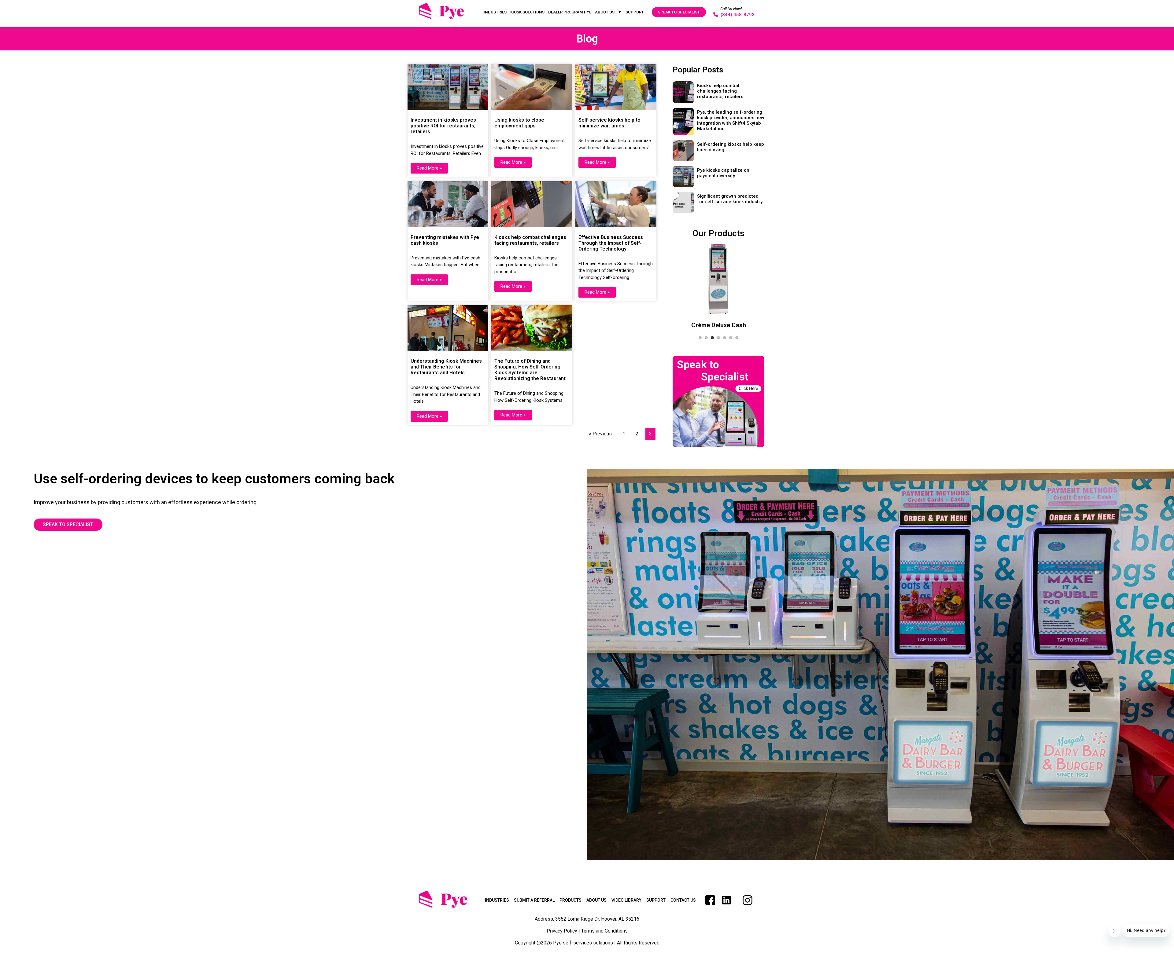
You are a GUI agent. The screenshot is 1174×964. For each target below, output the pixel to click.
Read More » (429, 168)
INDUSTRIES (495, 12)
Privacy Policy (562, 931)
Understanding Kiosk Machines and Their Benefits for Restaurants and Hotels (446, 367)
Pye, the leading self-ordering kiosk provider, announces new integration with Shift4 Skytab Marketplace (730, 120)
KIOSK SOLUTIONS (527, 12)
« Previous (600, 434)
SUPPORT (635, 12)
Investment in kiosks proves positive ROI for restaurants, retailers (443, 125)
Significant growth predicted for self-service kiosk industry (729, 198)
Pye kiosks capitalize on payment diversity (723, 172)
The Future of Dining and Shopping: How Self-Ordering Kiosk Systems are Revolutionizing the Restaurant (530, 369)
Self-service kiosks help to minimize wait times (609, 123)
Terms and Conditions (604, 931)
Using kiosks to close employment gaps (519, 123)
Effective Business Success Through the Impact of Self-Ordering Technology (610, 243)
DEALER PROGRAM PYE (569, 12)
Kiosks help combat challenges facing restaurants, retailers (530, 240)
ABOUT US (605, 12)
